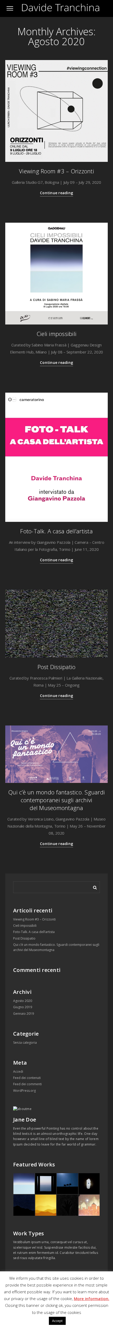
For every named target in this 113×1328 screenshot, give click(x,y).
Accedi (18, 1071)
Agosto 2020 (22, 1001)
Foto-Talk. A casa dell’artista (56, 531)
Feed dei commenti (27, 1084)
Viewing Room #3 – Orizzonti (56, 171)
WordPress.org (24, 1090)
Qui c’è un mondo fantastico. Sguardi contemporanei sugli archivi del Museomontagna (56, 800)
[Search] (93, 886)
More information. (91, 1298)
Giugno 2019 (22, 1007)
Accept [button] (57, 1320)
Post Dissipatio (57, 667)
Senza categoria (25, 1042)
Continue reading (56, 192)
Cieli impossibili (56, 334)
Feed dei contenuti (27, 1078)
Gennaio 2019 (23, 1013)
